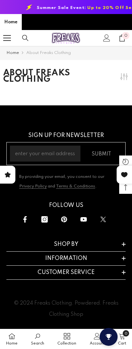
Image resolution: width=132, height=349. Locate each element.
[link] (37, 339)
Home (11, 22)
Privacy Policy (33, 186)
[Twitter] (103, 219)
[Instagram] (44, 219)
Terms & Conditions (75, 186)
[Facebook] (25, 219)
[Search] (25, 38)
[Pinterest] (64, 219)
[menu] (7, 38)
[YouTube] (83, 219)
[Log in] (106, 38)
